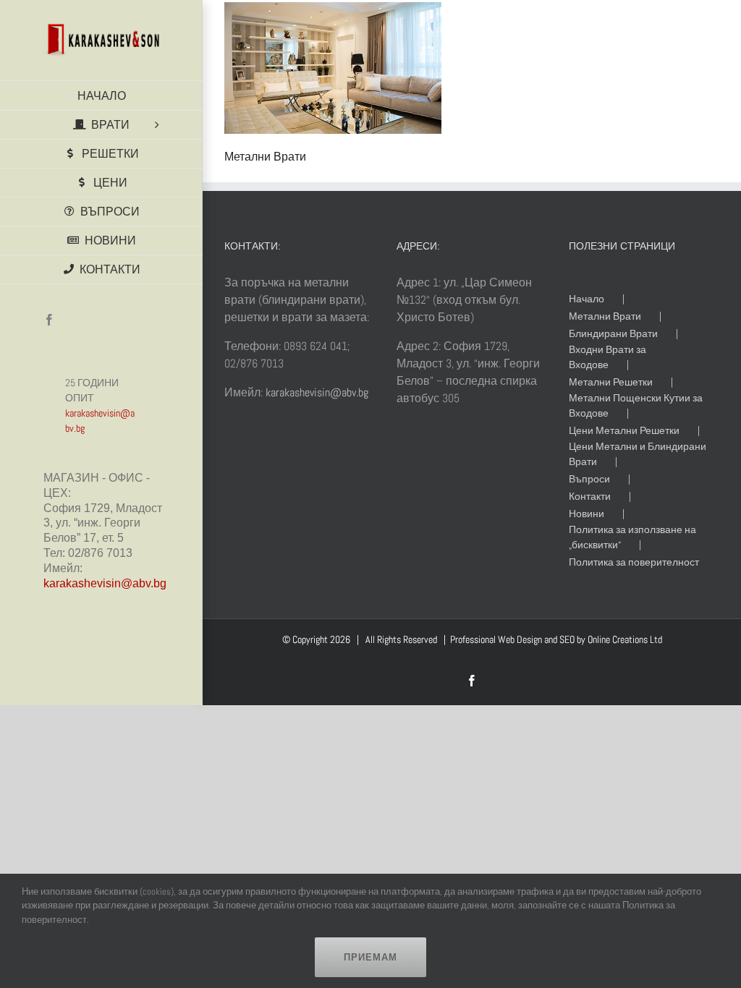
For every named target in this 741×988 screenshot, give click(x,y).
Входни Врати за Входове (607, 357)
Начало (586, 298)
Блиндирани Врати (613, 333)
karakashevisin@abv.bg (104, 583)
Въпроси (589, 478)
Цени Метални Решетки (624, 430)
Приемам (370, 957)
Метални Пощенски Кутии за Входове (636, 405)
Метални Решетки (611, 381)
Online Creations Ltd (625, 639)
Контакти (590, 496)
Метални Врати (605, 316)
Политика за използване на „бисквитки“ (632, 537)
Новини (586, 513)
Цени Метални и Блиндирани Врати (637, 454)
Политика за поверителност (634, 561)
